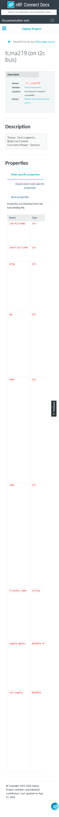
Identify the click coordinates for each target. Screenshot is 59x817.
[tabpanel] (30, 487)
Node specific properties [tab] (25, 174)
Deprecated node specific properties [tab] (30, 186)
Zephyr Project (31, 29)
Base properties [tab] (20, 197)
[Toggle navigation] (52, 20)
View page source (45, 41)
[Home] (9, 41)
